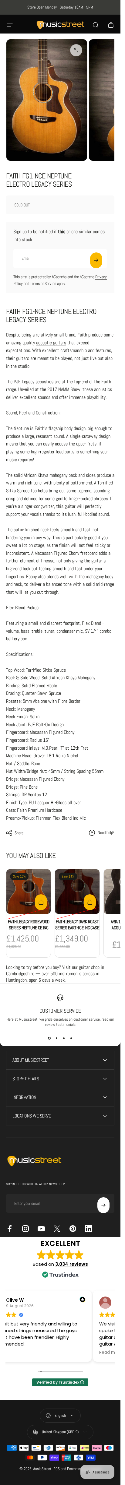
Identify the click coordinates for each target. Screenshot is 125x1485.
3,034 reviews (71, 1264)
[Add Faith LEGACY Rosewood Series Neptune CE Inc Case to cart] (41, 902)
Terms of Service (43, 283)
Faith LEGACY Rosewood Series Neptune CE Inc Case (28, 928)
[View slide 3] (64, 1038)
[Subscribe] (96, 260)
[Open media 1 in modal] (76, 50)
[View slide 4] (71, 1038)
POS (56, 1468)
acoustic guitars (51, 343)
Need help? (106, 832)
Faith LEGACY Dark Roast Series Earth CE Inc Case (77, 925)
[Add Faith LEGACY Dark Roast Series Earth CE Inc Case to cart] (90, 902)
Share (19, 833)
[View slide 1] (49, 1038)
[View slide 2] (56, 1038)
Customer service (60, 1010)
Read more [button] (110, 1352)
